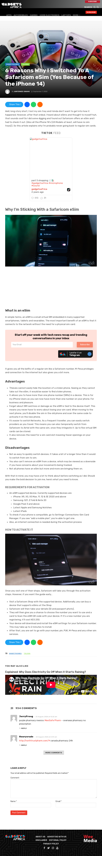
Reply (24, 728)
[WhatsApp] (33, 104)
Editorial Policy (57, 840)
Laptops (66, 15)
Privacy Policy (51, 844)
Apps (9, 15)
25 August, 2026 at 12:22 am (46, 717)
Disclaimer (41, 840)
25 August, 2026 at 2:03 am (46, 737)
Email (58, 801)
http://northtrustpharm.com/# (34, 740)
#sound (35, 185)
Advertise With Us (56, 837)
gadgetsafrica (39, 189)
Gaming (34, 15)
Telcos (25, 64)
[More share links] (40, 104)
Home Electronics (49, 15)
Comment (14, 778)
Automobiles (21, 15)
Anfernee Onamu (22, 91)
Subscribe (92, 1)
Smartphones (12, 64)
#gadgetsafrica (39, 183)
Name (13, 801)
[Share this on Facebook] (27, 104)
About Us (40, 837)
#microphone (56, 183)
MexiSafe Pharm (53, 720)
